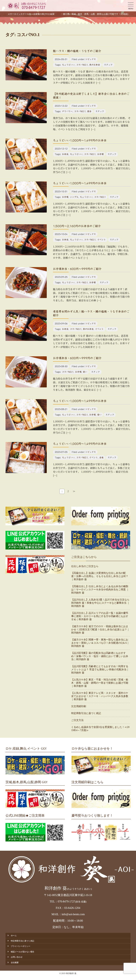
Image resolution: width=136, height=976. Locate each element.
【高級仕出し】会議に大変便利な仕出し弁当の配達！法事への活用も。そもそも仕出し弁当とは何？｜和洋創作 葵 (99, 576)
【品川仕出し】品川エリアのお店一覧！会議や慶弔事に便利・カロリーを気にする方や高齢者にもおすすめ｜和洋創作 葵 (99, 616)
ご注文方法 (77, 720)
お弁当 (65, 154)
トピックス (90, 59)
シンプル (74, 197)
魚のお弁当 (94, 65)
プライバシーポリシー (20, 946)
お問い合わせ (16, 957)
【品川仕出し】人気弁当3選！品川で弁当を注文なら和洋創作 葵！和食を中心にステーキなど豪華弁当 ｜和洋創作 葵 (100, 602)
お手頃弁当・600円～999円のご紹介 (77, 268)
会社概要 (15, 962)
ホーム (14, 935)
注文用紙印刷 (78, 706)
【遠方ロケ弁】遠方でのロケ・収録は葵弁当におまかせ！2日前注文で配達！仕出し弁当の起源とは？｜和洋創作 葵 (100, 629)
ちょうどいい (68, 65)
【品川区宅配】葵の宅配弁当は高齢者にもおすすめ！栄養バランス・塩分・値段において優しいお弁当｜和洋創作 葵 (99, 656)
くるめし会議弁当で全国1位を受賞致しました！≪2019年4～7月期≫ (100, 729)
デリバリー (67, 111)
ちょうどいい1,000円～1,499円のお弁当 (79, 140)
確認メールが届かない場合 (22, 952)
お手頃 (100, 154)
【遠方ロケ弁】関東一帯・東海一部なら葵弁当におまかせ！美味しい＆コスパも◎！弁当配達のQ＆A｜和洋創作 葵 (100, 642)
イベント (101, 239)
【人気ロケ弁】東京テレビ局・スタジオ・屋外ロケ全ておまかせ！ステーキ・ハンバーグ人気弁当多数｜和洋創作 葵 (99, 696)
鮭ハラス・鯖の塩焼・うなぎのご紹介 (77, 51)
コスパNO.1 (82, 65)
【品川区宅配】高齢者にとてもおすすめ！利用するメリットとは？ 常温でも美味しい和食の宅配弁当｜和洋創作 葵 (100, 669)
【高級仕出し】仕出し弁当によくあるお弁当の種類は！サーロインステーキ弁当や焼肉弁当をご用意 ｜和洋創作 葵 (100, 589)
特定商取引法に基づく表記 (86, 713)
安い (85, 372)
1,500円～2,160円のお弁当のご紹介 (77, 226)
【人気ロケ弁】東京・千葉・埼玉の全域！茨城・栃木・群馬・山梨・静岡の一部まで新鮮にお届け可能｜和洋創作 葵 (99, 682)
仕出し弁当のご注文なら (84, 566)
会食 (101, 457)
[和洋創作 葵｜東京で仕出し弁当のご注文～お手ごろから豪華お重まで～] (26, 5)
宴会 (89, 111)
